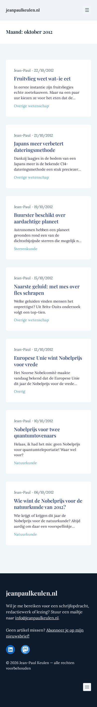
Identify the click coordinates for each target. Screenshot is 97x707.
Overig (19, 391)
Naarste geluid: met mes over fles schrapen (47, 289)
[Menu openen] (87, 10)
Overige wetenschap (31, 105)
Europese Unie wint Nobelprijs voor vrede (48, 361)
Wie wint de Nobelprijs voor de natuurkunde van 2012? (48, 504)
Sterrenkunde (25, 248)
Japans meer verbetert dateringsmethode (38, 146)
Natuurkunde (25, 462)
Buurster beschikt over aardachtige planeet (39, 218)
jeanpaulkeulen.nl (23, 9)
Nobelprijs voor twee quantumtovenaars (37, 432)
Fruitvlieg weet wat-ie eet (42, 78)
